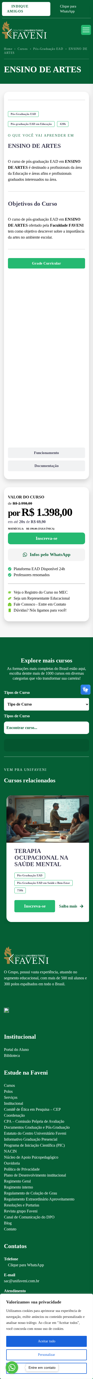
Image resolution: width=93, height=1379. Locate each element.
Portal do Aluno (16, 1049)
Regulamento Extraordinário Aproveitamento (39, 1199)
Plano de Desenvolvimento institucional (35, 1175)
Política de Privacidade (22, 1169)
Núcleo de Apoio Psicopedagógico (31, 1157)
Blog (8, 1223)
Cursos (23, 49)
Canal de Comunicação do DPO (29, 1217)
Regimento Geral (17, 1181)
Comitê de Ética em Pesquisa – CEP (32, 1109)
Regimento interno (18, 1187)
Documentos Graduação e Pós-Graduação (37, 1127)
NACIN (10, 1151)
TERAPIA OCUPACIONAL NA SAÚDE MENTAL (41, 857)
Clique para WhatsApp (68, 8)
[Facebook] (15, 999)
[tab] (46, 263)
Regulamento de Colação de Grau (30, 1193)
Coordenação (14, 1115)
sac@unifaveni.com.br (21, 1281)
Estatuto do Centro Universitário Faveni (35, 1133)
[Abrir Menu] (86, 30)
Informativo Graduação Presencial (30, 1139)
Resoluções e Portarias (21, 1205)
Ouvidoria (12, 1163)
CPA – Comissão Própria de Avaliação (34, 1121)
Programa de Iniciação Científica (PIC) (34, 1145)
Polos (8, 1091)
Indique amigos (18, 8)
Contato (10, 1229)
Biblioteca (12, 1055)
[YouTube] (23, 999)
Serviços (10, 1097)
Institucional (13, 1103)
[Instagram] (6, 999)
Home (8, 49)
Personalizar (46, 1355)
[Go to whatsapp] (12, 1367)
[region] (46, 1336)
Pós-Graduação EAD (48, 49)
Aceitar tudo (46, 1341)
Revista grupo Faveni (20, 1211)
